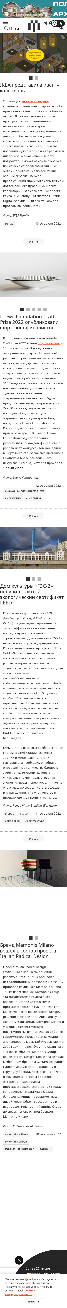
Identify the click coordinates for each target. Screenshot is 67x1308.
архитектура (35, 821)
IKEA (10, 223)
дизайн (46, 1148)
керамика (34, 498)
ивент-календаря (35, 101)
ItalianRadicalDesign (20, 1148)
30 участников (49, 343)
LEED (24, 813)
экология (13, 821)
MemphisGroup (17, 1141)
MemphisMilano (17, 1134)
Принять (33, 1301)
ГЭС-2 (10, 813)
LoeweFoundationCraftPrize (25, 491)
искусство (14, 498)
